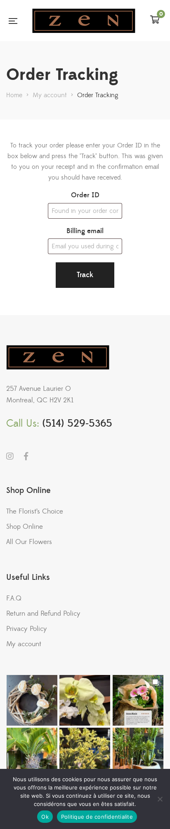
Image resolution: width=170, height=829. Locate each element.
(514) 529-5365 (77, 423)
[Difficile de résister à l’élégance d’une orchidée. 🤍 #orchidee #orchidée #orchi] (84, 700)
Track (85, 275)
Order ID (85, 195)
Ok (45, 816)
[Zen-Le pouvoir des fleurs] (83, 20)
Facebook (26, 456)
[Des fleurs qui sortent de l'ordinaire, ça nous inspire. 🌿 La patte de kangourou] (84, 753)
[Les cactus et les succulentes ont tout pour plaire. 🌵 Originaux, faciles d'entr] (138, 753)
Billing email (85, 231)
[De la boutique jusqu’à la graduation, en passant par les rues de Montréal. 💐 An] (138, 700)
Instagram (10, 456)
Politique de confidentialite (97, 816)
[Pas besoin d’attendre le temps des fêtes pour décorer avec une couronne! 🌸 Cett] (32, 700)
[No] (160, 799)
